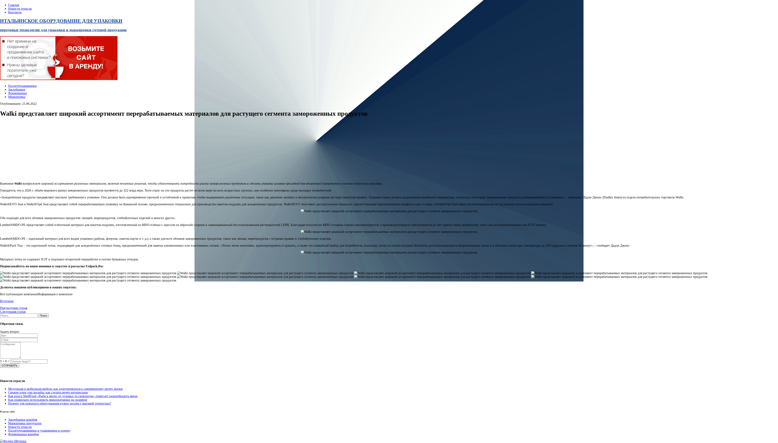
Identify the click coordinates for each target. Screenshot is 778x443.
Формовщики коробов (23, 434)
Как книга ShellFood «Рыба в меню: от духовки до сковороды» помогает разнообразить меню (73, 396)
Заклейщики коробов (22, 419)
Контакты (15, 12)
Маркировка (16, 96)
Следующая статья (13, 311)
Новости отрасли (20, 8)
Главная (13, 5)
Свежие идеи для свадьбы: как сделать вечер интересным (48, 392)
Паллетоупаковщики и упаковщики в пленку (39, 430)
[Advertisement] (121, 150)
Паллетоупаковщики (22, 86)
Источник (7, 301)
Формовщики (17, 93)
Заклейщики (16, 89)
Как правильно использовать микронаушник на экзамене (47, 399)
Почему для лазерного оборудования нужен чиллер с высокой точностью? (59, 403)
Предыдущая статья (13, 308)
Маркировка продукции (25, 423)
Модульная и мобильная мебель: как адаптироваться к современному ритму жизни (65, 389)
